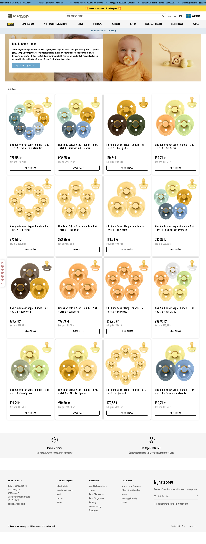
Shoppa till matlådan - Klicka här (51, 3)
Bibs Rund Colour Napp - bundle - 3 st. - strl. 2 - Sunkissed (78, 310)
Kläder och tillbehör (153, 24)
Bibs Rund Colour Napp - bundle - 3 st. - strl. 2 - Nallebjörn (29, 310)
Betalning (92, 502)
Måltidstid (116, 24)
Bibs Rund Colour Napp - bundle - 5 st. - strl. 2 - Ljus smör (78, 228)
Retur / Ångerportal (96, 498)
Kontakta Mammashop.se (98, 486)
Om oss (124, 494)
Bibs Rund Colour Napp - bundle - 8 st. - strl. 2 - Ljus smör (30, 228)
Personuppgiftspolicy (129, 498)
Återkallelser (93, 510)
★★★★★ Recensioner (132, 486)
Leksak (80, 24)
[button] (180, 16)
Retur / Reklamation (96, 494)
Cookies (124, 502)
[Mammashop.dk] (18, 16)
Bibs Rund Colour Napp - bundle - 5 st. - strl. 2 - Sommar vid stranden (78, 146)
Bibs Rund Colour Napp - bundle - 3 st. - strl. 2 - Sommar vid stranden (175, 392)
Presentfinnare (177, 24)
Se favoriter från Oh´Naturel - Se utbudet (87, 3)
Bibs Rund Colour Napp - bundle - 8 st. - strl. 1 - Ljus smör (126, 392)
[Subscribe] (195, 495)
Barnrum (60, 498)
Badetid (133, 24)
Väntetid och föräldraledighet (56, 24)
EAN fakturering (95, 506)
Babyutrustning (28, 24)
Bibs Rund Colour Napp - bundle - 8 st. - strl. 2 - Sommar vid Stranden (30, 146)
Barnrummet (98, 24)
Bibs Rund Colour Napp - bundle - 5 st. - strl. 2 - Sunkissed (126, 310)
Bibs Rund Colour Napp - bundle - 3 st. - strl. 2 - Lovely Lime (29, 392)
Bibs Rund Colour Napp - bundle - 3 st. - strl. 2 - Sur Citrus (175, 146)
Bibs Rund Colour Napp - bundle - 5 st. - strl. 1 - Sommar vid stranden (175, 228)
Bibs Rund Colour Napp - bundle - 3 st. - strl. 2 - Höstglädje (126, 146)
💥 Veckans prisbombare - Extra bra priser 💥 (103, 8)
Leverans (92, 490)
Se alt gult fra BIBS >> (26, 66)
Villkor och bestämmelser (131, 490)
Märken (196, 24)
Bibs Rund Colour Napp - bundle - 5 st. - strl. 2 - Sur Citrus (175, 310)
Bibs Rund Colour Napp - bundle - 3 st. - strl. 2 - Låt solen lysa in (78, 392)
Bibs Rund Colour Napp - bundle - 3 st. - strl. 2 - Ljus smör (126, 228)
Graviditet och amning (65, 490)
